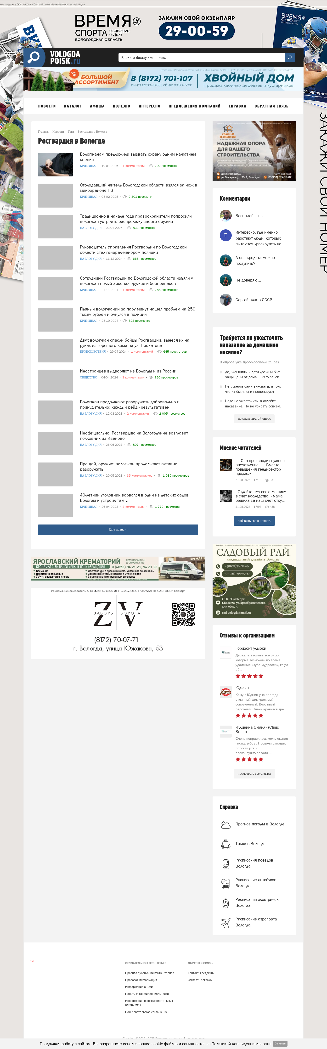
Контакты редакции (201, 973)
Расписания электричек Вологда (257, 902)
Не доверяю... (248, 280)
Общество (89, 377)
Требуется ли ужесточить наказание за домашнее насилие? (251, 345)
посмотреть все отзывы (254, 773)
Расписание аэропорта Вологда (256, 922)
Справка (229, 807)
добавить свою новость (254, 521)
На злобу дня (91, 228)
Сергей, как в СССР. (254, 299)
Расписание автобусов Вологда (256, 882)
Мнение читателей (240, 448)
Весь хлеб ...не (249, 215)
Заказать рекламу (200, 980)
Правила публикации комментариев (149, 973)
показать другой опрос (254, 418)
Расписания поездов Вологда (254, 863)
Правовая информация (141, 980)
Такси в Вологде (250, 843)
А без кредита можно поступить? (255, 260)
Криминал (89, 166)
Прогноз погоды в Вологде (260, 824)
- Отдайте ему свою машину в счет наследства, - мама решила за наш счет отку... (261, 496)
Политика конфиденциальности (147, 994)
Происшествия (93, 351)
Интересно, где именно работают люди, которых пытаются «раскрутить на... (260, 238)
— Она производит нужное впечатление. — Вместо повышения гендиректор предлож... (260, 467)
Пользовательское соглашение (146, 1012)
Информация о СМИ (139, 987)
